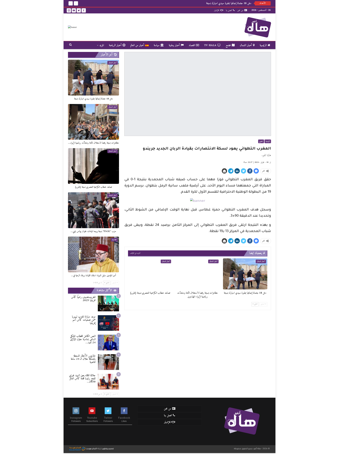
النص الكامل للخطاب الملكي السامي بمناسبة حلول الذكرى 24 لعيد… (83, 339)
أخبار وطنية (174, 45)
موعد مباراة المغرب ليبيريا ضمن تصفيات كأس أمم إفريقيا (84, 320)
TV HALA (210, 45)
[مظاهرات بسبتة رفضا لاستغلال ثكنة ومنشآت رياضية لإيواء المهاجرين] (198, 273)
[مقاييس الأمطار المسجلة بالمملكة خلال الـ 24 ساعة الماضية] (108, 362)
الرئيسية (263, 45)
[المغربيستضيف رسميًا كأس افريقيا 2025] (108, 303)
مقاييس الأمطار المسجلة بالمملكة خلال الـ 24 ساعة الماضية (83, 359)
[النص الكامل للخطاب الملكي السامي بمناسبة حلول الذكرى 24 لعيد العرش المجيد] (108, 342)
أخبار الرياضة (115, 45)
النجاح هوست (91, 448)
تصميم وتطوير (108, 448)
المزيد (101, 45)
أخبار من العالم (137, 45)
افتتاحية (114, 239)
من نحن (240, 10)
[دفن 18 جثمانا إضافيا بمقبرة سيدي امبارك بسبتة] (245, 273)
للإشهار (216, 10)
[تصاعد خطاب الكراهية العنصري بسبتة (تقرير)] (150, 273)
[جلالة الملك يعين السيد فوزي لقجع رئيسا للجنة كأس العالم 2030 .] (108, 382)
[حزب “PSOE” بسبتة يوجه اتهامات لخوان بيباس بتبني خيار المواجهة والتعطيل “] (93, 210)
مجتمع (228, 45)
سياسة (156, 45)
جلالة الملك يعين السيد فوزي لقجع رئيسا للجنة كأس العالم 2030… (82, 378)
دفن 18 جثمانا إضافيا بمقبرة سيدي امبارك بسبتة (228, 3)
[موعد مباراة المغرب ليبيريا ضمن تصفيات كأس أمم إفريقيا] (108, 323)
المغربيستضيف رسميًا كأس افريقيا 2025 (83, 299)
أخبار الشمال (246, 45)
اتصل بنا (229, 10)
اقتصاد (192, 45)
